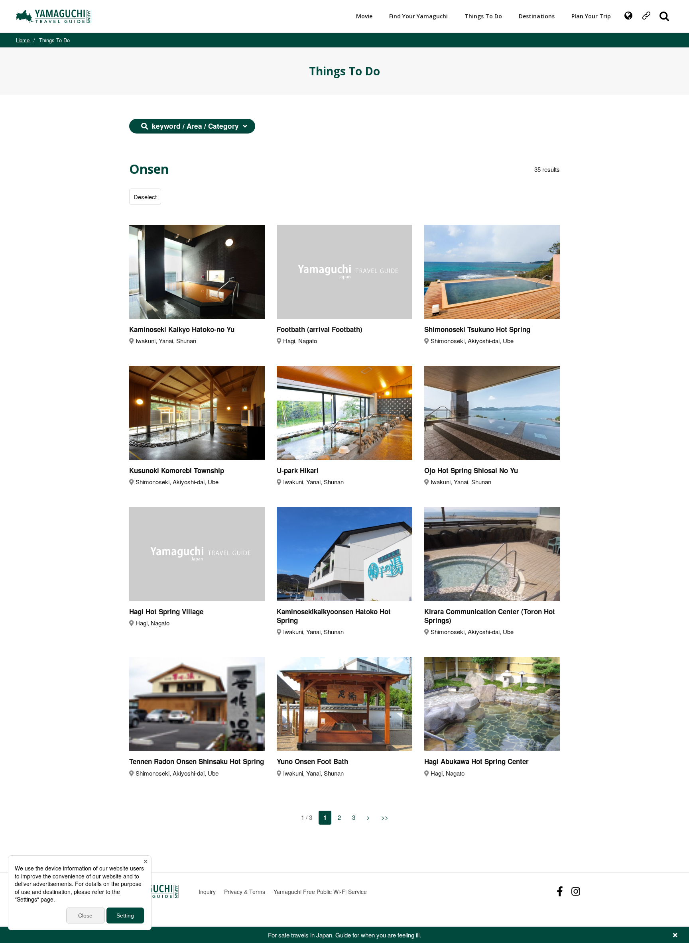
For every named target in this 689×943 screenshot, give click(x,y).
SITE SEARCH (664, 16)
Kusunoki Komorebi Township (176, 470)
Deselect (145, 197)
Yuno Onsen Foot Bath (312, 761)
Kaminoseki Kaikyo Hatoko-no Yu (181, 329)
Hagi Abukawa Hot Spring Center (476, 761)
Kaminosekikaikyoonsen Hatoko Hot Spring (334, 616)
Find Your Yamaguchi (418, 16)
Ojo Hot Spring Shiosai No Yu (471, 470)
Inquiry (207, 892)
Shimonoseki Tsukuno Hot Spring (477, 329)
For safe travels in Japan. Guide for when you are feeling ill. (344, 935)
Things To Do (483, 16)
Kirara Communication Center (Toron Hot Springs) (489, 616)
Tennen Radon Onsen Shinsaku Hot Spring (196, 761)
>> (384, 817)
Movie (364, 16)
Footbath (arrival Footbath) (319, 329)
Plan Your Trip (591, 16)
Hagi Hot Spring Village (166, 611)
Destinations (537, 16)
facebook (559, 891)
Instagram (575, 891)
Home (23, 40)
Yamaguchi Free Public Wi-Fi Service (320, 892)
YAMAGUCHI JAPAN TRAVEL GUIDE (54, 16)
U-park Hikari (298, 470)
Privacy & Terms (244, 892)
